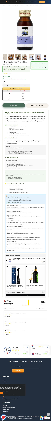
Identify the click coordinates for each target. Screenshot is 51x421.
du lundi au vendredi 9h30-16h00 (11, 398)
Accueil (3, 5)
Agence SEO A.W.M (8, 418)
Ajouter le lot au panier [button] (25, 295)
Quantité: (4, 82)
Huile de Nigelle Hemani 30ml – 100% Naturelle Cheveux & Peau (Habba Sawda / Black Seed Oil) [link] (29, 259)
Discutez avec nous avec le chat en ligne (13, 396)
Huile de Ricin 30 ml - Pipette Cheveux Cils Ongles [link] (34, 286)
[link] (10, 260)
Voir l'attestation (8, 303)
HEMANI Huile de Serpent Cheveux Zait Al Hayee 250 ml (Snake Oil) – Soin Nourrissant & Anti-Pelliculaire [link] (15, 286)
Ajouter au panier (17, 88)
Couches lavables (20, 418)
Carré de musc (34, 416)
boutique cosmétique (16, 416)
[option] (24, 30)
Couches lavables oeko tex (28, 418)
